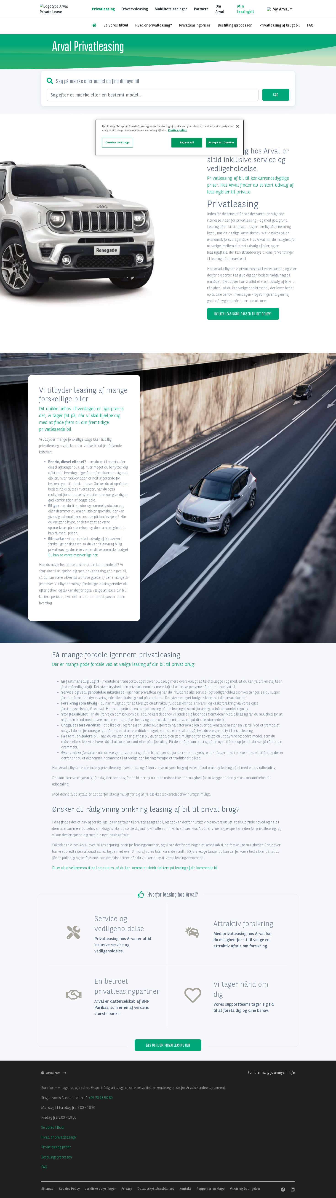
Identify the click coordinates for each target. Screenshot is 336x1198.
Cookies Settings (117, 142)
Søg (275, 94)
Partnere (201, 9)
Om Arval (220, 9)
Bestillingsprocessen (235, 25)
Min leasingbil (245, 9)
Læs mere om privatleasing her (168, 1045)
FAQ (310, 25)
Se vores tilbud (116, 25)
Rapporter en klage (211, 1188)
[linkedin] (293, 1189)
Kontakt (185, 1188)
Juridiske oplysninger (101, 1188)
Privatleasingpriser (195, 25)
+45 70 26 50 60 (100, 1098)
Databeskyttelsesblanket (156, 1188)
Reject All (187, 142)
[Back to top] (320, 1166)
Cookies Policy (70, 1188)
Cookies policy (177, 130)
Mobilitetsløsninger (171, 9)
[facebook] (283, 1189)
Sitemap (47, 1188)
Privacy (127, 1188)
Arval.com (53, 1073)
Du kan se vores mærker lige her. (73, 555)
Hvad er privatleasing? (153, 25)
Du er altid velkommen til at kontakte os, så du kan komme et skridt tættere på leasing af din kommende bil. (135, 868)
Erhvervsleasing (134, 9)
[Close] (237, 126)
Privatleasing (103, 9)
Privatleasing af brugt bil (280, 25)
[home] (94, 25)
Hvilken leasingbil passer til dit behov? (243, 313)
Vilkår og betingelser (245, 1188)
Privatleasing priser (56, 1147)
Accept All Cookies (221, 142)
